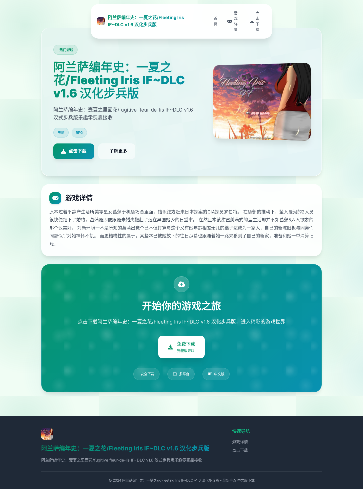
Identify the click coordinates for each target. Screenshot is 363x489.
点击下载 (240, 450)
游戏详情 (240, 441)
